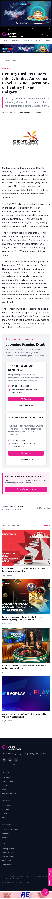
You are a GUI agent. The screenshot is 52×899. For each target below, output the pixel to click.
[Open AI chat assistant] (45, 892)
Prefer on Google (28, 489)
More (46, 525)
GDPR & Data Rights (10, 856)
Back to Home (10, 61)
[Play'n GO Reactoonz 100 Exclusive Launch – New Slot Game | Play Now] (26, 48)
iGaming (39, 40)
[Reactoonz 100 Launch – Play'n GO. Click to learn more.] (26, 13)
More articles (44, 508)
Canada (39, 112)
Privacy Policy (8, 849)
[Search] (42, 34)
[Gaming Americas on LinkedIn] (10, 760)
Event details (24, 405)
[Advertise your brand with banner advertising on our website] (26, 895)
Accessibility (7, 860)
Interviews (6, 777)
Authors (5, 834)
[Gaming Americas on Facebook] (4, 760)
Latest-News (28, 40)
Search (5, 837)
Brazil (6, 40)
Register (27, 399)
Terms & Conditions (10, 852)
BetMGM (15, 40)
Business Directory (10, 793)
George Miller (25, 112)
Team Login (7, 864)
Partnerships (7, 781)
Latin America (8, 805)
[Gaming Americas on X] (16, 760)
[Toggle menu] (47, 34)
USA (4, 789)
